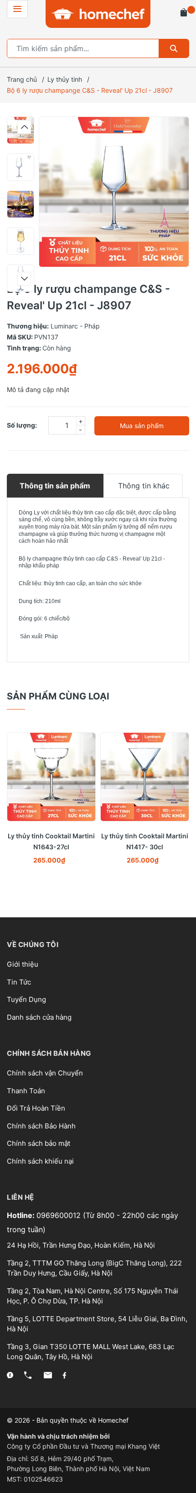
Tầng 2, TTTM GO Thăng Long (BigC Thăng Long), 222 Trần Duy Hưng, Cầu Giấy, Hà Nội (94, 1268)
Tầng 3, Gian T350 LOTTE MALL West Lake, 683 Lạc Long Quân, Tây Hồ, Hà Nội (90, 1351)
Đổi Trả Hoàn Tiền (36, 1108)
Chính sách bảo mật (38, 1143)
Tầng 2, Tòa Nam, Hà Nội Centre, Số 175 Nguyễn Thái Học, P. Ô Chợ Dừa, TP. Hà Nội (92, 1296)
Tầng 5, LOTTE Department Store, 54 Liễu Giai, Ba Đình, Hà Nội (97, 1324)
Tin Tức (19, 982)
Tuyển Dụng (26, 999)
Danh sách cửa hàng (39, 1017)
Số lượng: (22, 425)
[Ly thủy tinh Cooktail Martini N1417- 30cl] (145, 777)
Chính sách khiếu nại (40, 1161)
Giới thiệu (22, 964)
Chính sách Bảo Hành (41, 1126)
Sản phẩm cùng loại (58, 696)
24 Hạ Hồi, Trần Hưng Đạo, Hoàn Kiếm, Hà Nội (81, 1245)
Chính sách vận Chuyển (45, 1073)
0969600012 (59, 1215)
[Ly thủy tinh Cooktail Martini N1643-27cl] (51, 777)
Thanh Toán (26, 1090)
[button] (24, 127)
